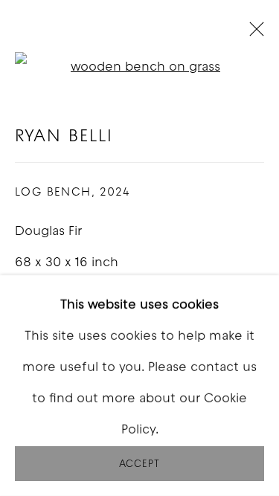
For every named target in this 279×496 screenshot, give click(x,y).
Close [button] (253, 33)
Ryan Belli (64, 137)
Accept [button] (139, 464)
